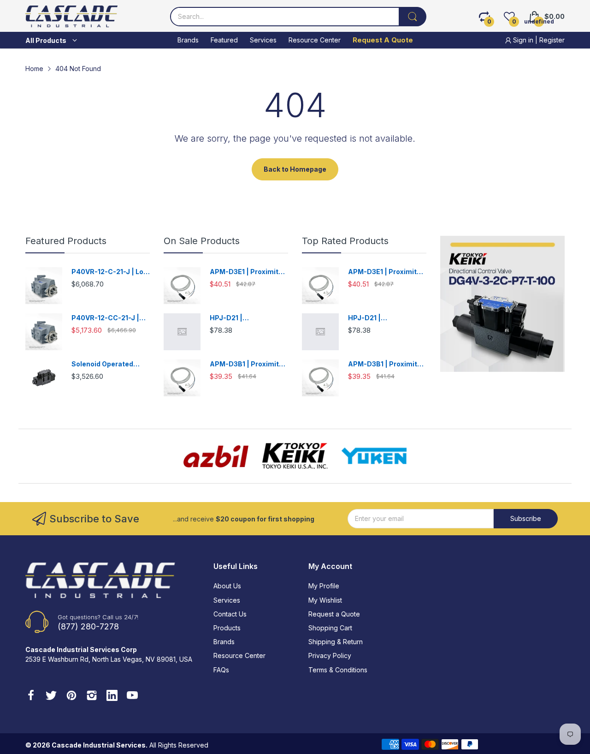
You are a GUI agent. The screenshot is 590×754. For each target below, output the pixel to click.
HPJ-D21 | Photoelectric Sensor (245, 318)
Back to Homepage (295, 169)
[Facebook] (30, 696)
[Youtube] (132, 696)
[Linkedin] (112, 696)
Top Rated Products (345, 240)
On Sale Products (202, 240)
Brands (224, 642)
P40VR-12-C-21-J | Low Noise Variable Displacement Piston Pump (110, 272)
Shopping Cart (330, 628)
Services (226, 600)
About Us (227, 586)
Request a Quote (334, 614)
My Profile (323, 586)
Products (227, 628)
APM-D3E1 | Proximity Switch (246, 272)
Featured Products (65, 240)
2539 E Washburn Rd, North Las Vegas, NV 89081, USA (108, 659)
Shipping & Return (335, 642)
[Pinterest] (71, 696)
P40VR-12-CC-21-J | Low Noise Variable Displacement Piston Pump (106, 318)
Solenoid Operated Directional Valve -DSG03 (102, 364)
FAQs (221, 670)
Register (552, 40)
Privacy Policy (329, 655)
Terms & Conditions (337, 670)
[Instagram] (91, 696)
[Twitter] (51, 696)
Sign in (523, 40)
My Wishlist (325, 600)
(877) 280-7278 (88, 626)
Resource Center (239, 655)
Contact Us (230, 614)
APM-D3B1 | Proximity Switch (246, 364)
